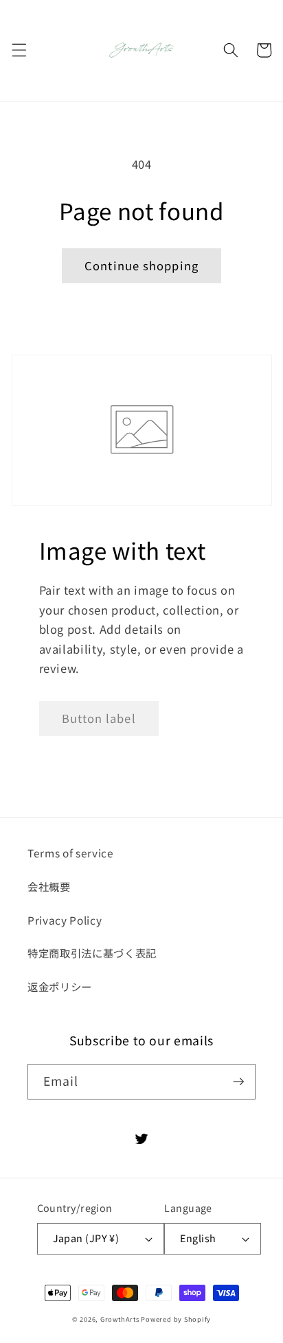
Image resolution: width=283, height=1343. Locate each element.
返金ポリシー (59, 986)
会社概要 (49, 886)
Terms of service (70, 852)
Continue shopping (141, 265)
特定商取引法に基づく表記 (92, 952)
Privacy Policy (64, 919)
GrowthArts (119, 1319)
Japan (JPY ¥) (86, 1238)
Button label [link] (99, 718)
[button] (18, 50)
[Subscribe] (238, 1082)
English (198, 1238)
